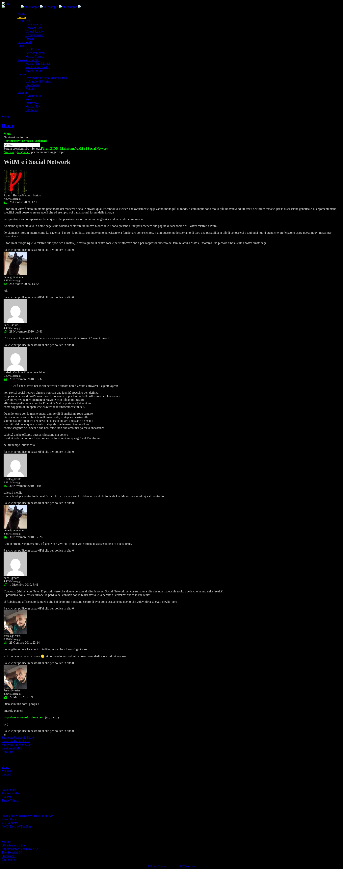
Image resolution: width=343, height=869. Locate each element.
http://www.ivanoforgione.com (24, 717)
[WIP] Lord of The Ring (17, 826)
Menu (5, 116)
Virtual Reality (34, 31)
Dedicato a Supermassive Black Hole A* (27, 815)
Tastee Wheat (10, 800)
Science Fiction (35, 53)
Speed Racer (9, 819)
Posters (29, 38)
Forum (21, 17)
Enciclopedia (33, 24)
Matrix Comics (34, 56)
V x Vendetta (10, 823)
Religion (30, 88)
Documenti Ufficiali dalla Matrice (46, 78)
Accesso (28, 140)
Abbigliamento (34, 35)
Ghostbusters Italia (13, 845)
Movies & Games (28, 60)
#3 (5, 331)
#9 (5, 697)
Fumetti (6, 774)
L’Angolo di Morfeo (38, 81)
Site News (31, 110)
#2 (5, 284)
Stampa (22, 92)
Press (28, 99)
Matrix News (33, 106)
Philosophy (32, 85)
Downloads (24, 42)
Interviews (32, 103)
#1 (5, 202)
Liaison (6, 797)
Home (21, 13)
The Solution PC (12, 852)
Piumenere (8, 859)
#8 (5, 642)
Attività (18, 140)
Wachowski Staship (37, 67)
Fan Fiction (32, 49)
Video (5, 767)
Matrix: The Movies (37, 63)
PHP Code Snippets (157, 866)
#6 (5, 537)
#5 (5, 485)
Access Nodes (10, 793)
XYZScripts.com (187, 866)
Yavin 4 (6, 841)
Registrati (40, 140)
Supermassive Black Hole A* (20, 849)
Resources (23, 20)
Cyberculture (33, 95)
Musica (6, 770)
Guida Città (9, 789)
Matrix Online (34, 70)
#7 (5, 584)
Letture (21, 74)
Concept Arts (33, 28)
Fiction (21, 45)
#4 (5, 379)
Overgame (8, 856)
